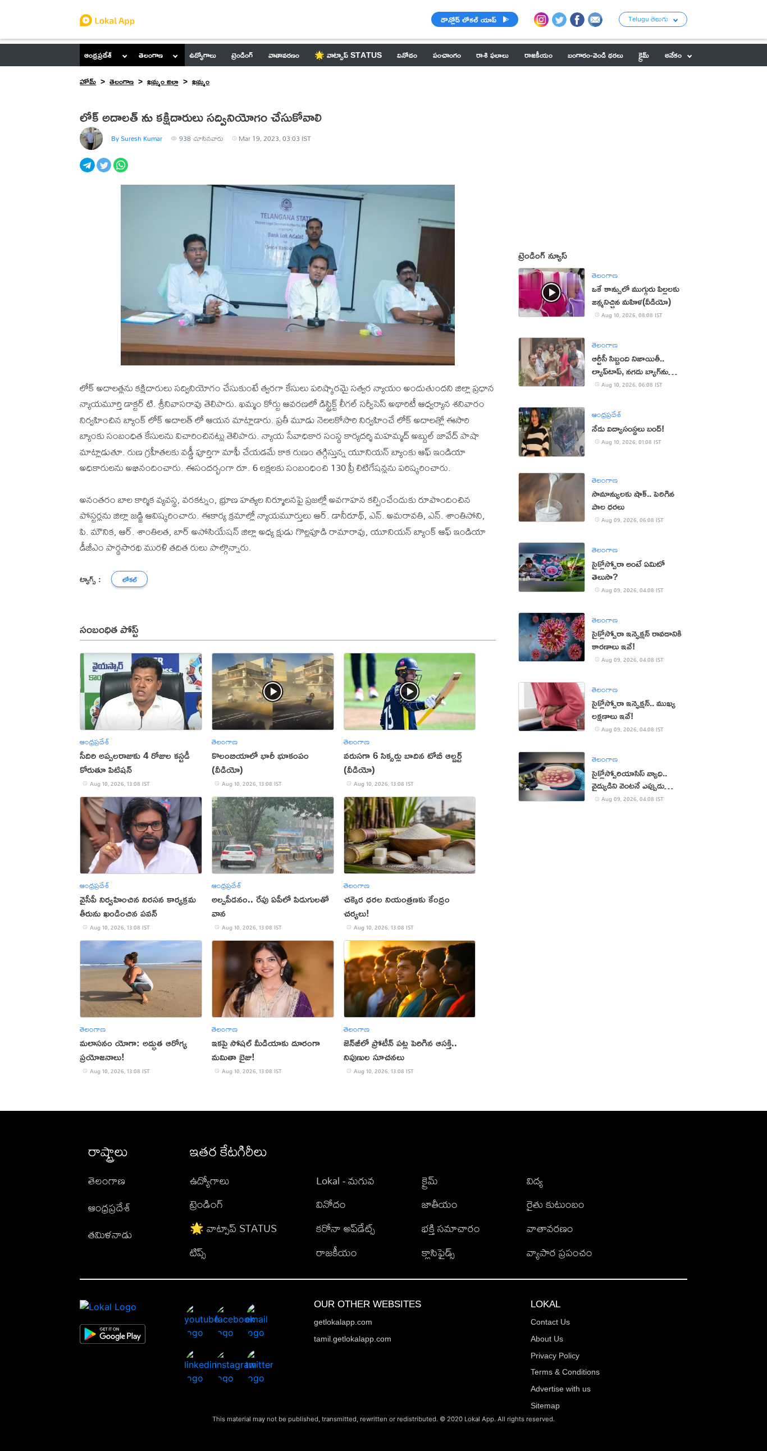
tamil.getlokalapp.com (352, 1338)
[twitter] (105, 171)
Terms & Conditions (565, 1371)
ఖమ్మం (200, 81)
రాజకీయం (336, 1252)
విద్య (535, 1180)
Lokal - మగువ (345, 1180)
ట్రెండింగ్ (206, 1204)
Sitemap (545, 1405)
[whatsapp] (121, 171)
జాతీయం (440, 1204)
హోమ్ (88, 81)
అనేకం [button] (673, 54)
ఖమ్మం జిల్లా (163, 81)
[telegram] (88, 171)
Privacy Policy (555, 1355)
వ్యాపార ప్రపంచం (559, 1252)
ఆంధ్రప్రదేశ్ (98, 54)
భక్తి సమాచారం (451, 1228)
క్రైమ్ (430, 1180)
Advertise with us (561, 1388)
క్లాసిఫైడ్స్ (438, 1252)
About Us (547, 1338)
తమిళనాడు (110, 1234)
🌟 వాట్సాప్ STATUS (233, 1228)
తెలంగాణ (151, 54)
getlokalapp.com (343, 1321)
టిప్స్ (198, 1252)
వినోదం (331, 1204)
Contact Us (550, 1321)
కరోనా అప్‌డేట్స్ (345, 1228)
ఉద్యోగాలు (210, 1180)
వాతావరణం (550, 1228)
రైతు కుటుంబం (556, 1204)
